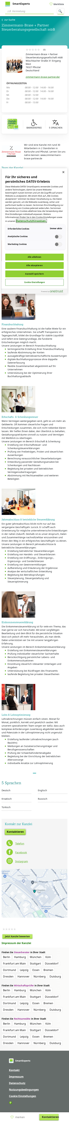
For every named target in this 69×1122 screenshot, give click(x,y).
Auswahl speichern (34, 274)
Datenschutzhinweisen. (31, 221)
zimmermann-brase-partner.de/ (43, 76)
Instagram (21, 861)
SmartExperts (21, 4)
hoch (64, 1098)
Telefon (19, 843)
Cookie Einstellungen (22, 1096)
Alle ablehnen (34, 257)
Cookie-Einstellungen (34, 282)
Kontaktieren (15, 832)
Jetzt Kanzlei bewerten (18, 937)
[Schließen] (63, 172)
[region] (34, 231)
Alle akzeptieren (34, 265)
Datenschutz (17, 1083)
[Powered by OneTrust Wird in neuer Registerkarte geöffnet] (53, 292)
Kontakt (14, 1070)
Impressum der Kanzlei (16, 943)
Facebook (21, 852)
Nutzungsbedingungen (24, 1089)
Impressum (16, 1076)
